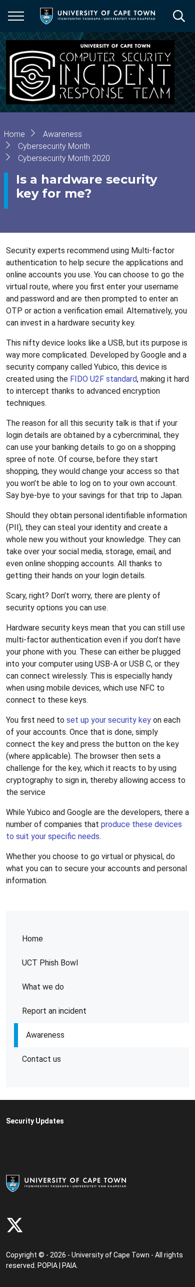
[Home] (66, 1183)
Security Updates (35, 1121)
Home (32, 938)
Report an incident (54, 1011)
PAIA (69, 1265)
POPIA (48, 1265)
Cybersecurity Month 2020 (64, 158)
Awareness (45, 1035)
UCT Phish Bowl (50, 963)
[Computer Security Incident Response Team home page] (90, 72)
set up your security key (108, 720)
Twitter (15, 1225)
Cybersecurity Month (54, 146)
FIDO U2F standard (103, 379)
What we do (43, 987)
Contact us (41, 1059)
